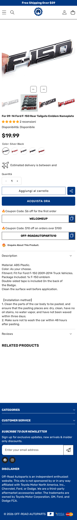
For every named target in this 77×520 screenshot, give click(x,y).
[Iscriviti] (68, 450)
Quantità (7, 174)
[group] (10, 103)
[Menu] (4, 12)
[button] (73, 12)
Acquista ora (38, 201)
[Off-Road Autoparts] (38, 12)
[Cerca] (12, 12)
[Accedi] (64, 12)
